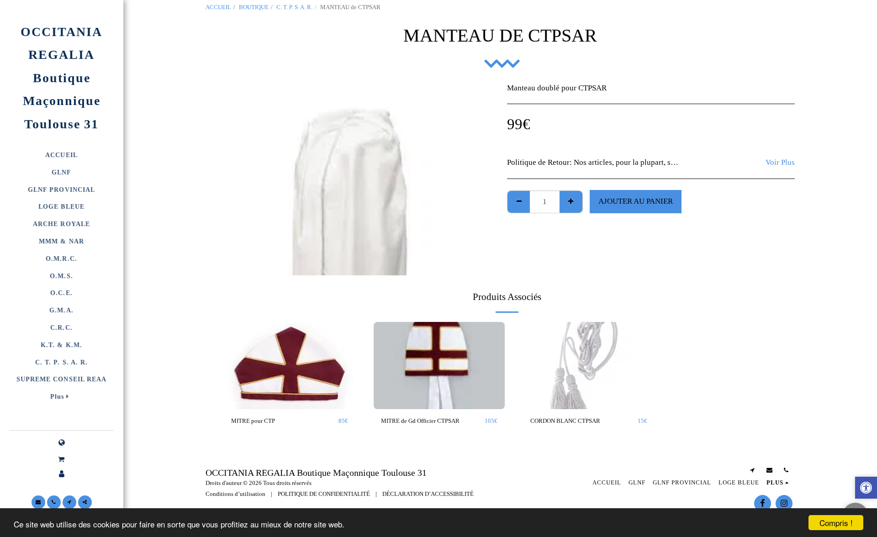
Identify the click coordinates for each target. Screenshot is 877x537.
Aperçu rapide (289, 391)
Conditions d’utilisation (235, 493)
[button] (61, 459)
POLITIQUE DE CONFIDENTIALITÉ (324, 493)
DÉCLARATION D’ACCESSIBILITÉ (428, 493)
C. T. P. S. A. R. (294, 7)
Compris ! (836, 522)
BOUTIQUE (254, 7)
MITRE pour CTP (253, 420)
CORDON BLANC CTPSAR (565, 420)
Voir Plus (780, 162)
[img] (289, 366)
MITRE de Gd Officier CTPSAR (420, 420)
